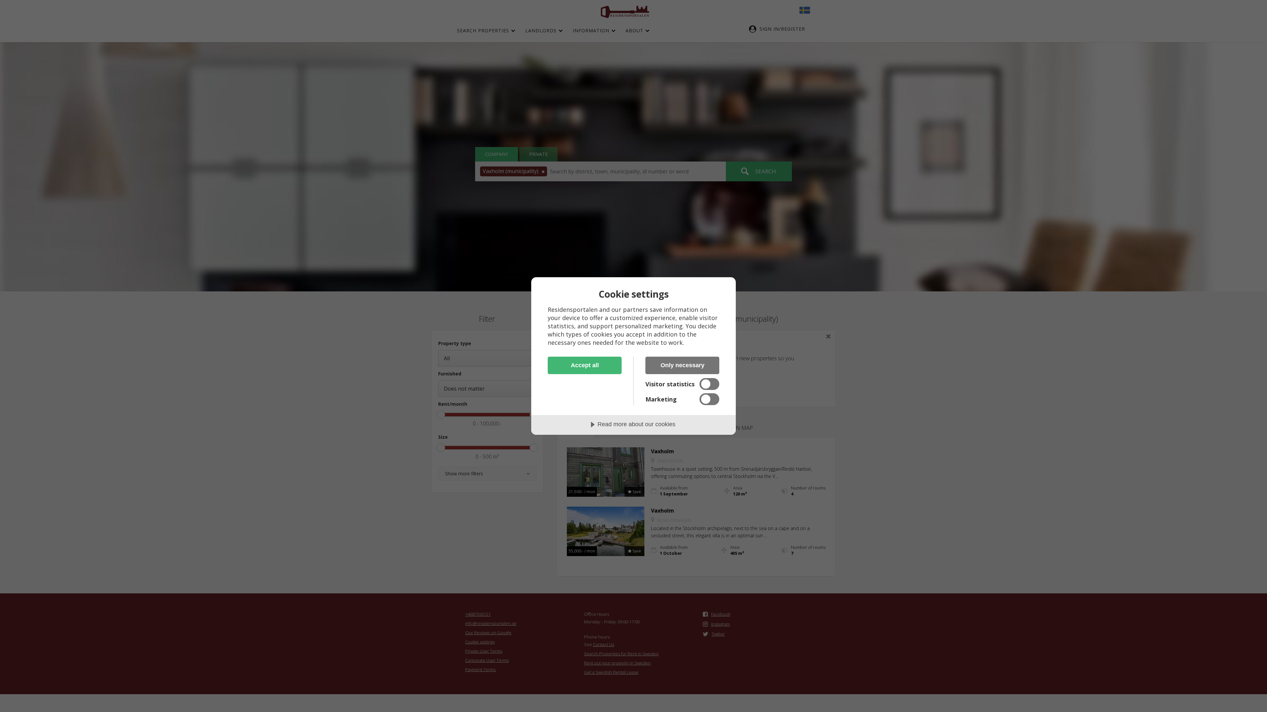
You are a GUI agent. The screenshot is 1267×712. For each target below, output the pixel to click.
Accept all (585, 365)
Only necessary (682, 365)
